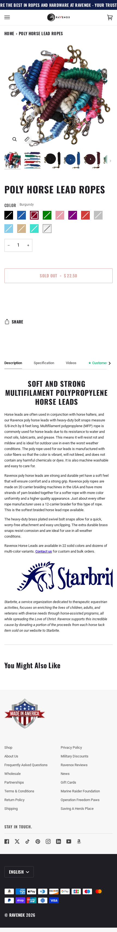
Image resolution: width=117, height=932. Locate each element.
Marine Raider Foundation (80, 791)
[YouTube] (68, 841)
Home (9, 33)
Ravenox (17, 915)
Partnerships (14, 782)
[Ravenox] (24, 714)
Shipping (11, 809)
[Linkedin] (58, 841)
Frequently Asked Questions (26, 765)
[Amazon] (79, 841)
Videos (71, 363)
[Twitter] (17, 841)
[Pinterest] (37, 841)
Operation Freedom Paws (80, 800)
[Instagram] (48, 841)
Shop (8, 747)
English (17, 872)
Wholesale (12, 774)
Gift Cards (68, 782)
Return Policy (14, 800)
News (65, 774)
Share (17, 322)
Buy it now (58, 298)
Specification (44, 363)
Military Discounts (74, 756)
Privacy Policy (71, 747)
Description (13, 363)
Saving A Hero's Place (77, 809)
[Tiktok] (27, 841)
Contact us (43, 551)
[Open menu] (12, 17)
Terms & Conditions (19, 791)
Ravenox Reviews (74, 765)
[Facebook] (6, 841)
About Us (11, 756)
